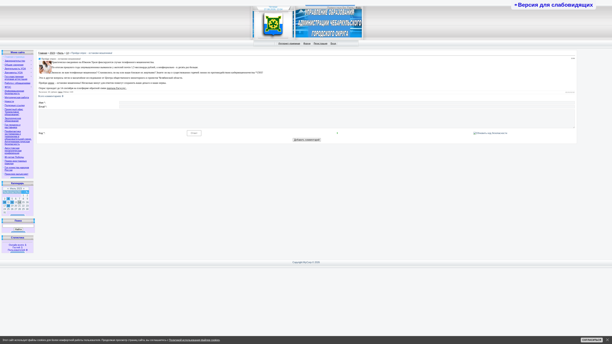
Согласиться (591, 340)
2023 (52, 53)
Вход (333, 43)
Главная (42, 53)
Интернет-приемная (289, 43)
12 (12, 202)
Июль (60, 53)
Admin (60, 92)
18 (8, 205)
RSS (358, 7)
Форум (306, 43)
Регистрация (320, 43)
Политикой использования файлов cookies (194, 340)
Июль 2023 (16, 188)
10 (4, 202)
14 (19, 202)
